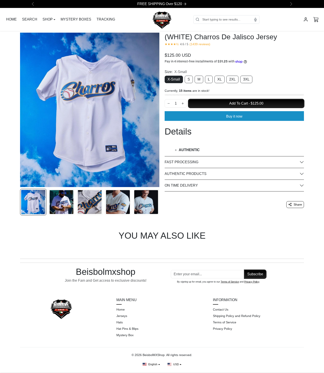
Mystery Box (125, 335)
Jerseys (121, 316)
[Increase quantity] (183, 103)
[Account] (306, 19)
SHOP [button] (48, 19)
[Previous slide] (20, 248)
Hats (119, 322)
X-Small (174, 79)
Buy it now (234, 116)
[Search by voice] (255, 19)
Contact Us (220, 309)
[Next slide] (303, 248)
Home (120, 309)
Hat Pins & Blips (127, 328)
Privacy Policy (251, 281)
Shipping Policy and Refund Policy (236, 316)
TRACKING (106, 19)
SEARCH (29, 19)
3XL (246, 79)
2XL (232, 79)
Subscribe (255, 274)
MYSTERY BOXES (76, 19)
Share (298, 204)
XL (219, 79)
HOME (11, 19)
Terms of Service (230, 281)
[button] (316, 19)
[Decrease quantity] (169, 103)
